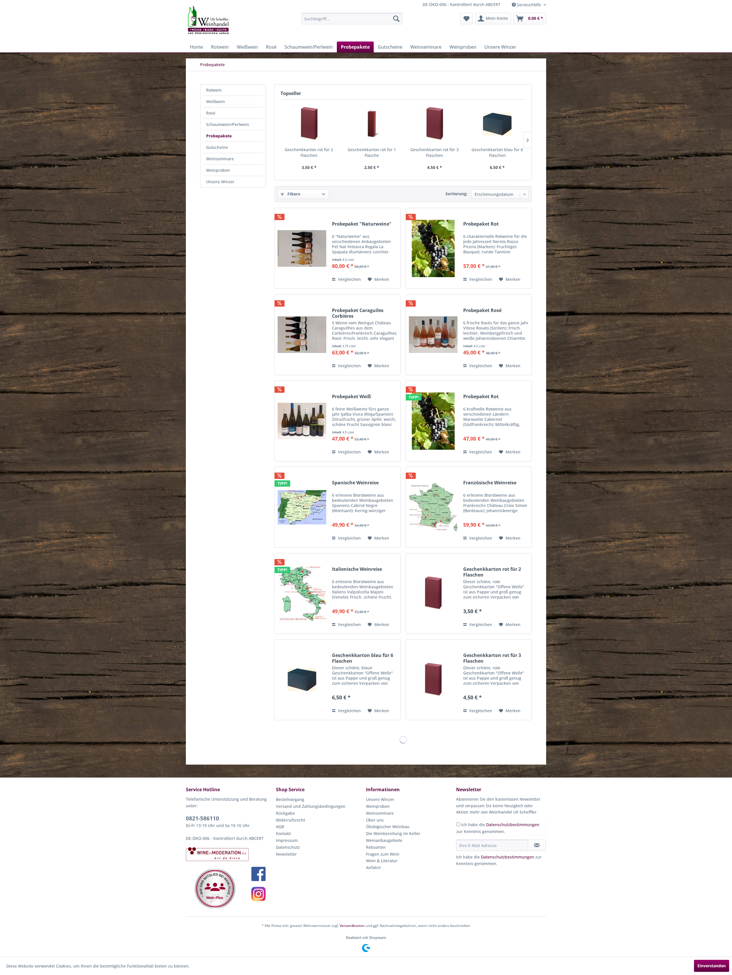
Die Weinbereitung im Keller (393, 833)
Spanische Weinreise (355, 483)
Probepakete (219, 136)
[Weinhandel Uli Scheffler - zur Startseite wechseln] (208, 20)
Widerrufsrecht (290, 820)
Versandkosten (352, 925)
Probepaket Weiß (351, 397)
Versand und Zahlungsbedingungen (310, 806)
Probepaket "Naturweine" (361, 224)
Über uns (375, 820)
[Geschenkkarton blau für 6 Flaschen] (497, 124)
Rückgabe (285, 813)
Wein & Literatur (381, 860)
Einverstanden (711, 965)
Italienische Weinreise (357, 569)
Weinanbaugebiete (384, 840)
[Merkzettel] (466, 18)
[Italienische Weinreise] (302, 593)
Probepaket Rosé (482, 310)
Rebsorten (376, 847)
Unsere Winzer (220, 181)
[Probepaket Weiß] (302, 420)
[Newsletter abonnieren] (537, 845)
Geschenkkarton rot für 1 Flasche (372, 152)
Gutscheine (217, 147)
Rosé (210, 113)
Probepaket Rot (481, 224)
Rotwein (214, 90)
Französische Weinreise (489, 483)
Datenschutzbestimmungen (512, 824)
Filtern (293, 194)
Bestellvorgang (290, 799)
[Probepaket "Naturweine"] (302, 248)
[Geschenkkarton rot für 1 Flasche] (372, 124)
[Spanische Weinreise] (302, 507)
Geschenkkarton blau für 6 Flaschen (497, 152)
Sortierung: (456, 193)
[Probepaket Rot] (433, 248)
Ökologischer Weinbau (387, 826)
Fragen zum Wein (382, 854)
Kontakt (283, 833)
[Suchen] (396, 18)
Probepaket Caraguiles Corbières (357, 313)
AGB (280, 826)
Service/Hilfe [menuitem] (529, 4)
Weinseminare (220, 158)
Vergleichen (349, 279)
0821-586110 (202, 818)
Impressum (287, 840)
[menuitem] (351, 18)
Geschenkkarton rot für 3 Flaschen (434, 152)
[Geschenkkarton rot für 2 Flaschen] (309, 124)
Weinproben (218, 170)
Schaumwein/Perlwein (227, 124)
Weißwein (215, 101)
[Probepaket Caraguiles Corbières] (302, 334)
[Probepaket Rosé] (433, 334)
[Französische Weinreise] (433, 507)
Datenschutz (288, 847)
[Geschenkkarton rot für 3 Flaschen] (434, 124)
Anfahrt (373, 867)
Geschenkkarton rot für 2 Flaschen (309, 152)
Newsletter (286, 854)
